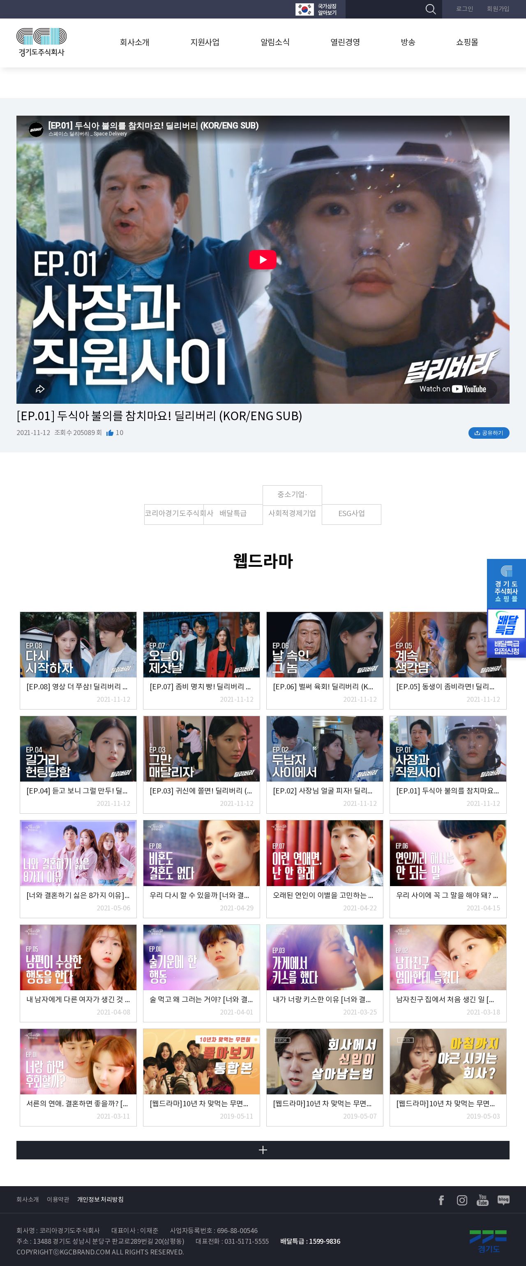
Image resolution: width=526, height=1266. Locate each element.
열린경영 (345, 43)
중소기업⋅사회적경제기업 (292, 498)
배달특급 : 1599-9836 (310, 1241)
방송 (408, 43)
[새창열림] (315, 9)
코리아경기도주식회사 (174, 514)
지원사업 (204, 43)
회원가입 (498, 9)
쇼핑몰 (467, 43)
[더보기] (263, 1150)
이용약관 (58, 1200)
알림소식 (275, 43)
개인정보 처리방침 (100, 1200)
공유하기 (492, 433)
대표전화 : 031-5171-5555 (232, 1241)
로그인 (464, 9)
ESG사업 (351, 514)
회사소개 (134, 43)
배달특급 (233, 514)
